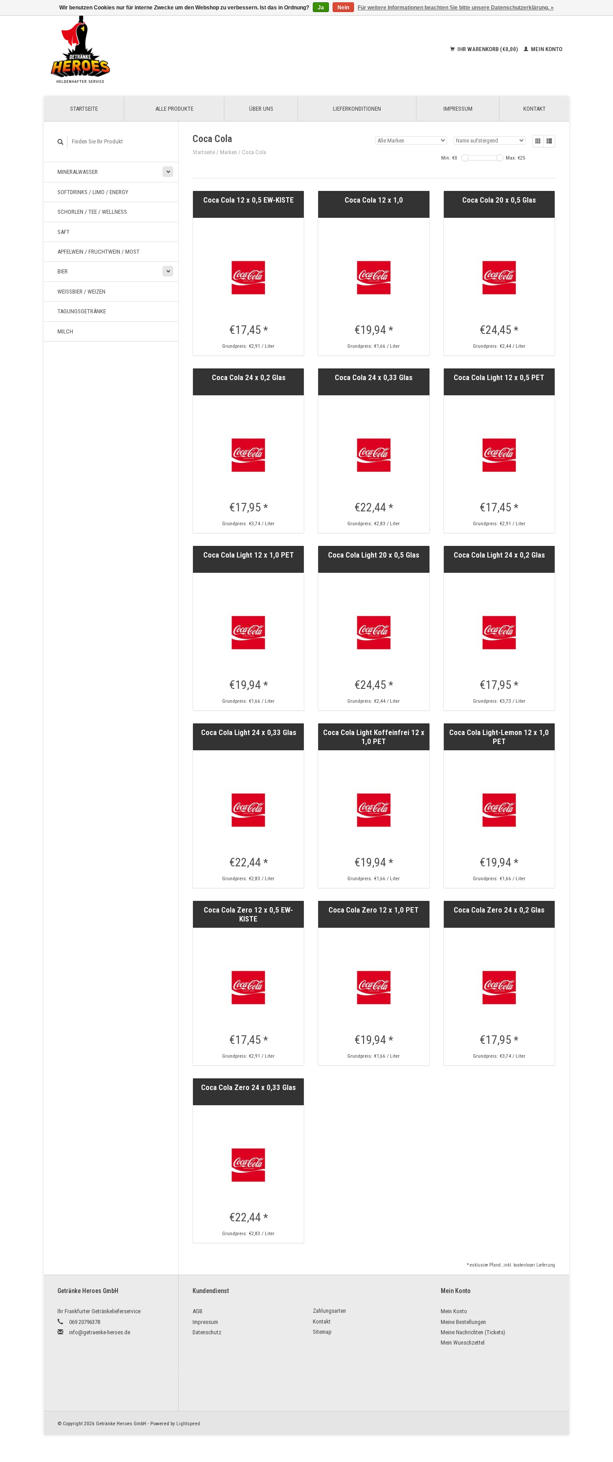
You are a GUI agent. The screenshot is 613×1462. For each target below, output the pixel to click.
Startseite (84, 108)
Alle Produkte (174, 108)
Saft (63, 232)
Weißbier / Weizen (81, 291)
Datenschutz (207, 1332)
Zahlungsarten (329, 1310)
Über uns (261, 108)
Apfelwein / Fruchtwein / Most (98, 251)
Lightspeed (188, 1423)
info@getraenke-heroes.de (99, 1332)
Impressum (458, 108)
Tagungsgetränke (81, 311)
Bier (62, 271)
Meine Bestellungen (463, 1322)
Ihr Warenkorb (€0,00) (487, 49)
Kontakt (534, 108)
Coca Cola (254, 152)
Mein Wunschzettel (463, 1342)
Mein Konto (546, 49)
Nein (343, 7)
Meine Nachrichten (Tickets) (473, 1332)
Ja (321, 7)
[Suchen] (60, 141)
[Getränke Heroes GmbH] (139, 49)
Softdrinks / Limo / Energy (92, 192)
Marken (228, 152)
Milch (65, 331)
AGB (197, 1311)
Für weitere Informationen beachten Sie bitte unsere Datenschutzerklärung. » (456, 7)
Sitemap (322, 1331)
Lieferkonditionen (357, 108)
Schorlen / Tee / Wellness (92, 211)
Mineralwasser (77, 172)
